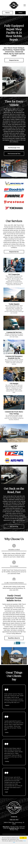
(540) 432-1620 (14, 819)
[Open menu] (25, 5)
